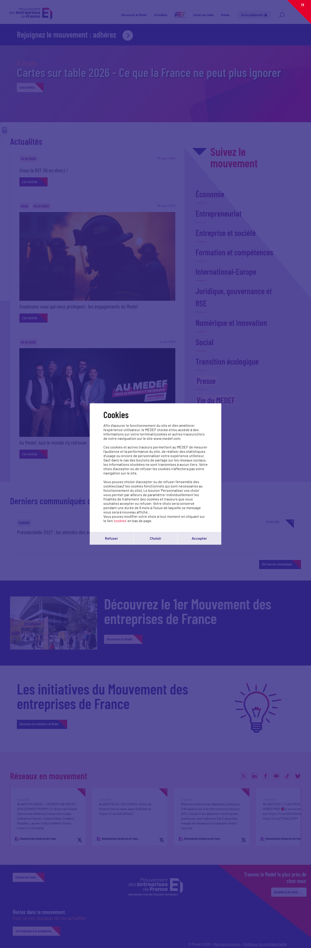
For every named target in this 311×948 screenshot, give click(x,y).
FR (302, 5)
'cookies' (120, 520)
